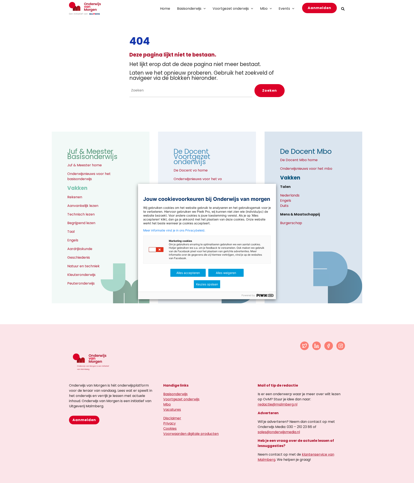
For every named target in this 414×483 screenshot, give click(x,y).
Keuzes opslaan (207, 284)
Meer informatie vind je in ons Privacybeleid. (174, 230)
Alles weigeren (226, 273)
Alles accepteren (188, 273)
